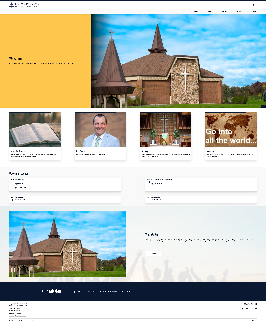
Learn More (153, 253)
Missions (210, 151)
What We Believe (18, 151)
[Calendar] (253, 5)
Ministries (225, 11)
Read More (34, 156)
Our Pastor (80, 151)
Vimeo (251, 308)
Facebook (242, 308)
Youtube (247, 308)
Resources (240, 11)
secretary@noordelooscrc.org (18, 316)
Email (255, 308)
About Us (197, 11)
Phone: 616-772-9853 (15, 313)
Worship (210, 11)
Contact (254, 11)
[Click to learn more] (35, 129)
